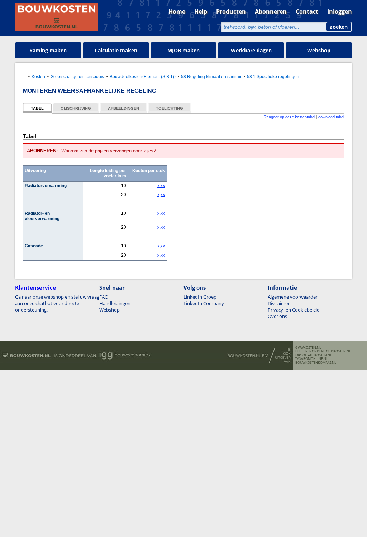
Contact (307, 11)
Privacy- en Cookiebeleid (294, 309)
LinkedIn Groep (200, 297)
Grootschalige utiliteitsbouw (77, 76)
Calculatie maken (116, 50)
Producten (231, 11)
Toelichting (169, 108)
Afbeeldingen (123, 108)
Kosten (38, 76)
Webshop (318, 50)
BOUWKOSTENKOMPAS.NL (315, 363)
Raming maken (48, 50)
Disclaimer (279, 303)
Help (200, 11)
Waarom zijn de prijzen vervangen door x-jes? (108, 150)
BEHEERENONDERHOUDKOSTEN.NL (323, 351)
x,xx (161, 185)
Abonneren (271, 11)
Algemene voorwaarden (293, 297)
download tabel (331, 117)
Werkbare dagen (251, 50)
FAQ (103, 297)
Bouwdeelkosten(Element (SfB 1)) (143, 76)
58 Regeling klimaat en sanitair (211, 76)
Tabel (37, 108)
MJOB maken (183, 50)
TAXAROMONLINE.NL (311, 359)
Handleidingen (114, 303)
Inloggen (339, 11)
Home (176, 11)
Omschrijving (76, 108)
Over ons (277, 316)
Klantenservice (35, 287)
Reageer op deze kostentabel (289, 117)
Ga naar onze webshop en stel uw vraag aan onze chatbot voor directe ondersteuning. (57, 303)
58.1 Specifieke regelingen (273, 76)
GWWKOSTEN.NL (308, 348)
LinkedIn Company (204, 303)
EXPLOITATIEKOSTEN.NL (313, 355)
